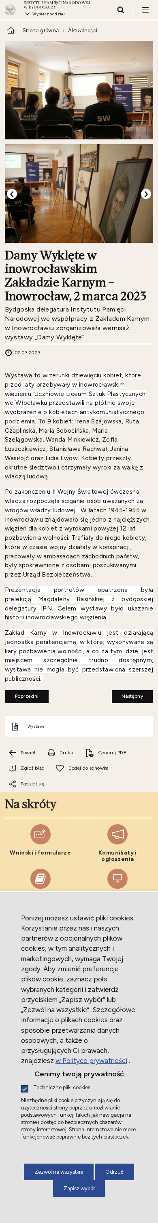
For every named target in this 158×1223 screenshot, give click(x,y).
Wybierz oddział (48, 14)
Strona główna (41, 30)
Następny (127, 694)
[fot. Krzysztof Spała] (79, 90)
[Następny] (146, 194)
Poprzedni (22, 694)
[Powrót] (12, 194)
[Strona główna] (12, 10)
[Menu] (145, 10)
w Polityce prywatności (91, 1061)
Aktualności (82, 30)
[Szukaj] (120, 10)
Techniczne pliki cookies (61, 1087)
